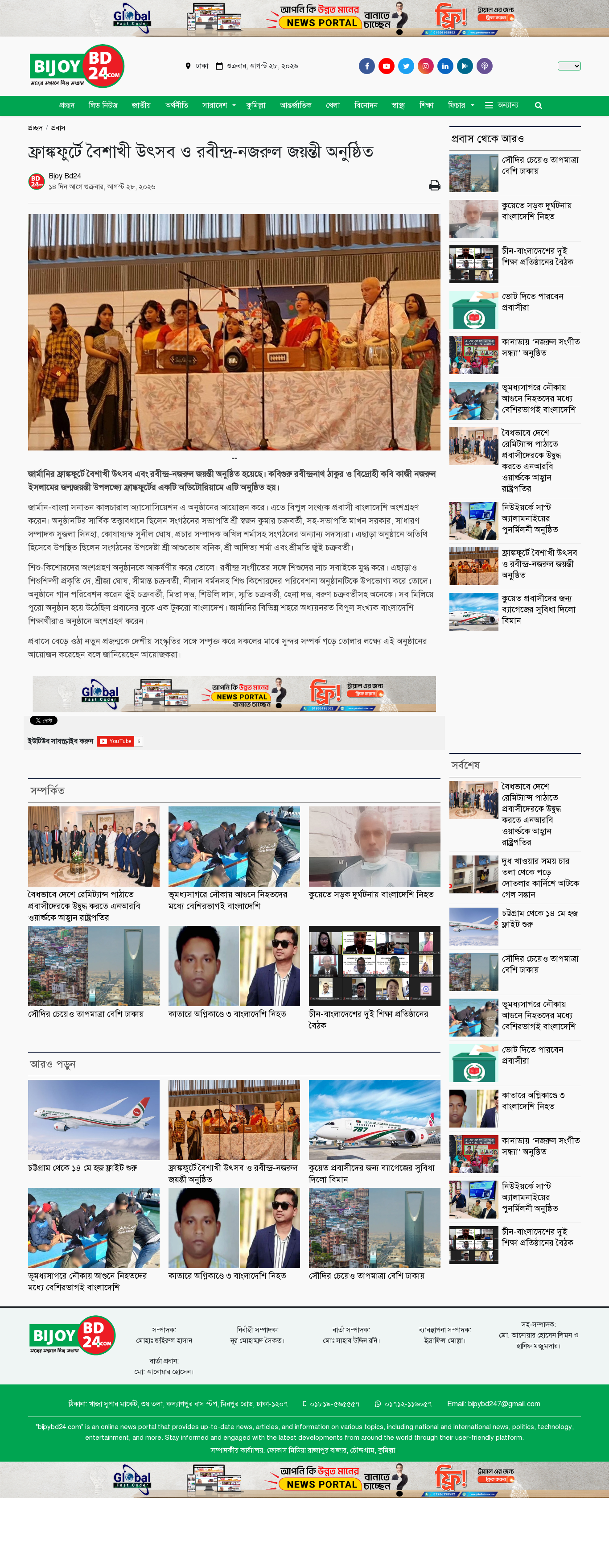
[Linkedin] (443, 66)
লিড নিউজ (103, 105)
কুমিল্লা (256, 105)
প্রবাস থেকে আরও (488, 138)
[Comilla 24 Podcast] (483, 66)
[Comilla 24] (77, 66)
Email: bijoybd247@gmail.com (493, 1404)
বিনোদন (366, 105)
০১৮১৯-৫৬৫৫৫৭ (334, 1404)
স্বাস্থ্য (398, 105)
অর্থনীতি (176, 105)
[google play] (463, 66)
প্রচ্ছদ (66, 105)
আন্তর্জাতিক (296, 105)
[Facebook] (365, 66)
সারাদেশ (214, 105)
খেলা (333, 105)
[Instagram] (424, 66)
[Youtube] (385, 66)
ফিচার (456, 105)
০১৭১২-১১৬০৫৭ (407, 1404)
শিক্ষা (427, 105)
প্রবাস (58, 128)
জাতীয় (141, 105)
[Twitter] (404, 66)
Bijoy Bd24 (65, 176)
